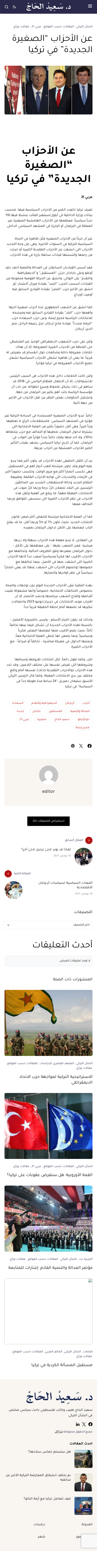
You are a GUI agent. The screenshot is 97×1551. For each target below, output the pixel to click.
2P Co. (59, 1432)
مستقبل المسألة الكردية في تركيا (61, 1365)
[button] (90, 7)
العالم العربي (53, 1351)
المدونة (87, 1525)
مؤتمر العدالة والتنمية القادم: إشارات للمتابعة (50, 1268)
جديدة (20, 711)
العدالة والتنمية (80, 711)
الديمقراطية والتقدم (44, 703)
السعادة (17, 703)
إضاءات (87, 1351)
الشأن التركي (84, 26)
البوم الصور (84, 1537)
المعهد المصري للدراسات (57, 1063)
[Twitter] (84, 1424)
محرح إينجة (83, 727)
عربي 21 (36, 26)
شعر (41, 1537)
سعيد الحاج (62, 719)
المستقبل (55, 711)
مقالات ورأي (21, 26)
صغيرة (41, 719)
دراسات (39, 1525)
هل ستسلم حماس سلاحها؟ (49, 1452)
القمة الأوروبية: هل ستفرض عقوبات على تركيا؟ (49, 1175)
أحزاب (86, 703)
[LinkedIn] (77, 1424)
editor (48, 792)
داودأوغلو (84, 719)
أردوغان (69, 703)
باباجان (36, 711)
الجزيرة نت (85, 1259)
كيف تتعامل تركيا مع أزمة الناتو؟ (47, 1499)
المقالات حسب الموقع (59, 26)
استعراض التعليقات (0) (48, 821)
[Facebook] (90, 1424)
